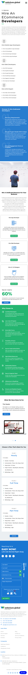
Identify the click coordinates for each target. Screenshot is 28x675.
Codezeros (3, 646)
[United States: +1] (3, 578)
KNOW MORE (14, 235)
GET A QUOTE (6, 598)
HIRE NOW (6, 302)
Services (3, 635)
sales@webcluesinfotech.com (10, 624)
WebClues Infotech (5, 644)
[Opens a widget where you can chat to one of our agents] (23, 672)
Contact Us (17, 633)
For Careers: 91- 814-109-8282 (9, 618)
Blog (16, 631)
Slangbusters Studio (5, 648)
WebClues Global (18, 669)
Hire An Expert (4, 633)
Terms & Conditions (19, 635)
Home (2, 631)
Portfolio (3, 637)
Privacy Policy (18, 637)
